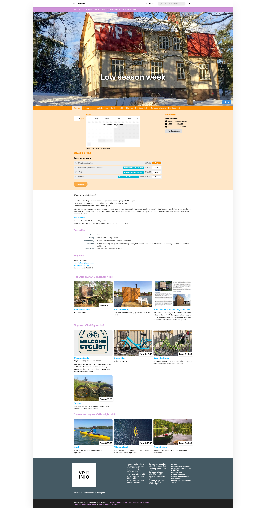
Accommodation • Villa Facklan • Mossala (135, 481)
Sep (118, 119)
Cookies (115, 505)
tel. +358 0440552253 (118, 502)
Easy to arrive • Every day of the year (134, 471)
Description (87, 108)
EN (150, 3)
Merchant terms (174, 131)
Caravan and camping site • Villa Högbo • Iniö (157, 465)
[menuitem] (171, 3)
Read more (78, 492)
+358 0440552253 (81, 265)
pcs (82, 118)
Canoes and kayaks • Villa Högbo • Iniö (165, 108)
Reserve (77, 108)
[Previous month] (89, 118)
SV (153, 3)
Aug (96, 119)
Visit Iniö (77, 9)
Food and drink (177, 473)
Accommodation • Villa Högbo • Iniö (135, 477)
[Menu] (189, 3)
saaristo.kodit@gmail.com (84, 263)
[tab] (117, 163)
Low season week (130, 9)
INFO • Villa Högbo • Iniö (136, 474)
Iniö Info (174, 464)
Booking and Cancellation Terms (181, 481)
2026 (107, 119)
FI (146, 3)
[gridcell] (89, 126)
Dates (88, 114)
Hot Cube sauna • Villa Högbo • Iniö (109, 108)
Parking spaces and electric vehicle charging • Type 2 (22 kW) (181, 468)
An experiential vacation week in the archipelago (101, 9)
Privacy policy (104, 505)
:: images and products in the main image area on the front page (135, 466)
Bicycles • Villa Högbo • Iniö (136, 108)
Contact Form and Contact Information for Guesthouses (180, 476)
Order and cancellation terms (85, 505)
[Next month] (137, 118)
